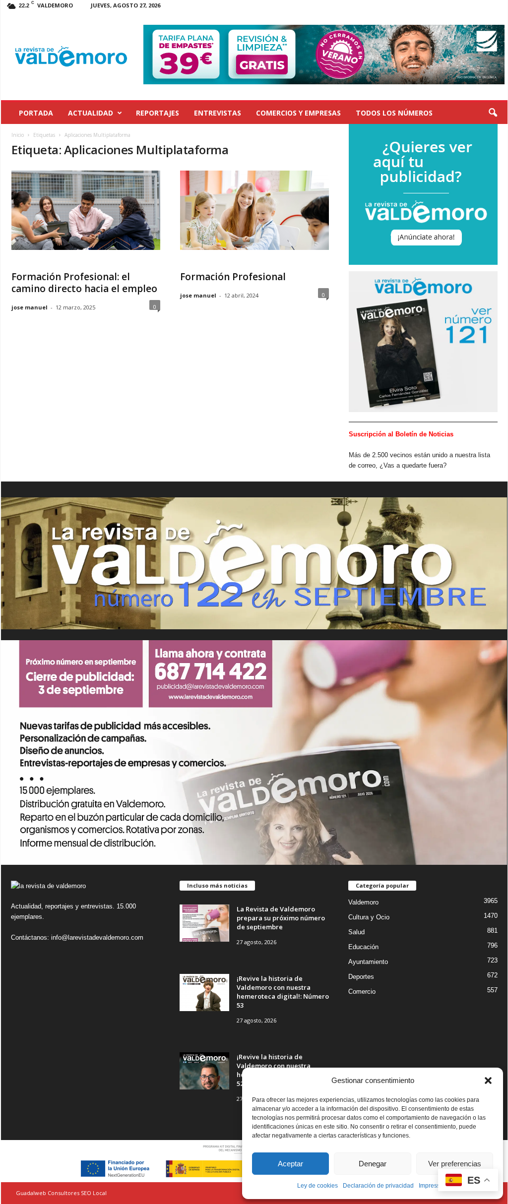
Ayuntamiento (368, 961)
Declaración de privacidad (378, 1185)
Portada (36, 113)
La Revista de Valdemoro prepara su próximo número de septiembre (281, 917)
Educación (363, 947)
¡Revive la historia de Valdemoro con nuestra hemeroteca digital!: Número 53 (283, 992)
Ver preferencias (454, 1163)
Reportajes (157, 113)
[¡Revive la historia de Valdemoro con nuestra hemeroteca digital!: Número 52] (204, 1070)
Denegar (372, 1163)
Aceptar (290, 1163)
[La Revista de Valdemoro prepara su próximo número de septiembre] (204, 923)
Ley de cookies (317, 1185)
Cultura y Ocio (368, 917)
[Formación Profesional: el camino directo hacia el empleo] (85, 210)
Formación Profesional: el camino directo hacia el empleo (84, 282)
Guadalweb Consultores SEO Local (61, 1193)
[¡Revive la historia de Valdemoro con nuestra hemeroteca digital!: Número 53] (204, 992)
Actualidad (90, 113)
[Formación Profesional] (254, 210)
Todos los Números (394, 113)
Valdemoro (363, 902)
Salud (356, 932)
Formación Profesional (233, 276)
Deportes (361, 976)
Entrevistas (217, 113)
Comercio (362, 991)
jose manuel (29, 307)
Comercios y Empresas (298, 113)
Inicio (17, 134)
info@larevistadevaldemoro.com (97, 937)
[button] (488, 1080)
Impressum (433, 1185)
